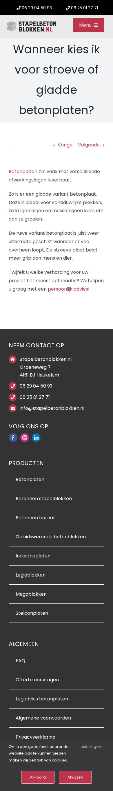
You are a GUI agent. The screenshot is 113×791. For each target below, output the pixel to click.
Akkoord (38, 777)
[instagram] (24, 437)
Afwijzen (75, 777)
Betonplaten (23, 171)
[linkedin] (36, 437)
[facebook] (13, 437)
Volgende (89, 145)
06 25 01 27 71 (35, 397)
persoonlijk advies (68, 289)
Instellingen (91, 746)
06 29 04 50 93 (36, 386)
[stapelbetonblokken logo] (31, 23)
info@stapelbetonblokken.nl (52, 408)
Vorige (65, 145)
